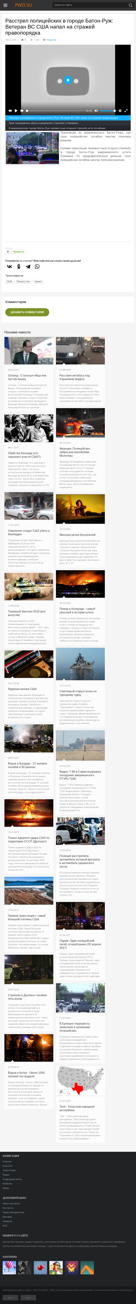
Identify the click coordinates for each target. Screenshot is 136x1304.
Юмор (6, 1188)
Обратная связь (11, 1203)
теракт (38, 281)
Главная (7, 1161)
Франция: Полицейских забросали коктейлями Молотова (75, 452)
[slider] (55, 110)
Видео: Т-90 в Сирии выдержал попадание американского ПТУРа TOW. (80, 775)
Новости (51, 39)
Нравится (18, 251)
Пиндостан (23, 281)
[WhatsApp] (37, 266)
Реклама (7, 1216)
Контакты (8, 1208)
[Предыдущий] (10, 111)
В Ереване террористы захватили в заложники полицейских (75, 1027)
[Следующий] (22, 111)
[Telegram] (28, 266)
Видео (6, 1174)
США (9, 281)
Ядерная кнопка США (22, 688)
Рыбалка (7, 1183)
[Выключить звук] (96, 111)
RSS (5, 1225)
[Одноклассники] (19, 266)
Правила (7, 1221)
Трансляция (9, 1170)
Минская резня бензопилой (77, 534)
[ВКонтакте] (9, 266)
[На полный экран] (126, 111)
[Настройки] (120, 111)
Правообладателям (13, 1212)
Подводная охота (12, 1179)
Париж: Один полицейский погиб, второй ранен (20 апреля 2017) (80, 944)
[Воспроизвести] (16, 111)
